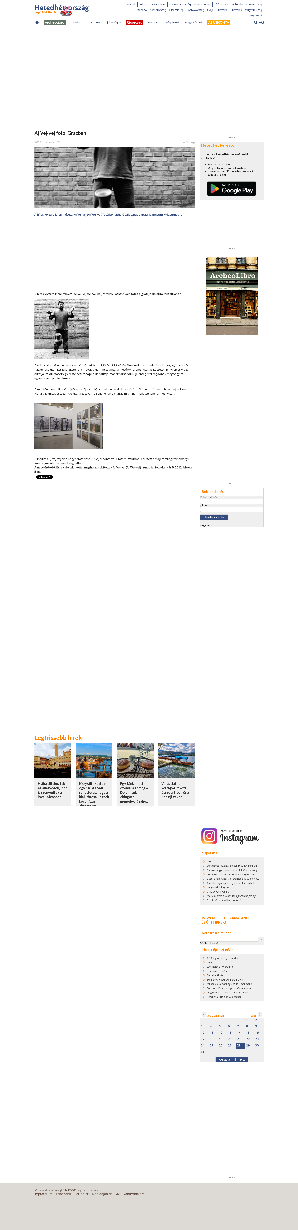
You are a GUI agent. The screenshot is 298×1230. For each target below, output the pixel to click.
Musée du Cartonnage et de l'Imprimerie (229, 984)
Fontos (95, 22)
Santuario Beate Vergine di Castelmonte (229, 988)
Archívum (154, 22)
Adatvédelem (134, 1194)
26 (220, 1045)
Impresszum (43, 1194)
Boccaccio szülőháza (218, 971)
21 (239, 1039)
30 (257, 1045)
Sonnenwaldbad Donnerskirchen (225, 979)
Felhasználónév (208, 497)
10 (202, 1033)
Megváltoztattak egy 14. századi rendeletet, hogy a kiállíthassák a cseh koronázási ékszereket (94, 794)
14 (239, 1033)
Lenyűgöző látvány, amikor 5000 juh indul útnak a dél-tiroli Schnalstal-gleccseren (252, 865)
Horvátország (254, 4)
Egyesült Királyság (180, 4)
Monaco (142, 10)
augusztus (216, 1015)
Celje (209, 962)
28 (239, 1045)
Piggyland (256, 15)
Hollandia (237, 4)
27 (229, 1045)
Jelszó (203, 505)
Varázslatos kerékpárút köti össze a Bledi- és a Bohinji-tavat (175, 790)
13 (229, 1033)
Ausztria (131, 4)
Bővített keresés (210, 943)
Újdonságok (113, 22)
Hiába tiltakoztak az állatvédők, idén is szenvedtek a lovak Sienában (52, 790)
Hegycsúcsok (193, 22)
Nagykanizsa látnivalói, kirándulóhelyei (228, 992)
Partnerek (81, 1194)
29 (248, 1045)
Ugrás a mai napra (232, 1059)
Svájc (210, 10)
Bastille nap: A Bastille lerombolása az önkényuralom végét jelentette (245, 878)
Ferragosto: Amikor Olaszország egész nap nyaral (234, 874)
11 (211, 1033)
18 (211, 1039)
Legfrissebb (78, 22)
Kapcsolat (63, 1194)
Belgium (144, 4)
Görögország (221, 4)
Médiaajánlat (102, 1194)
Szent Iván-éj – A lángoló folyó (224, 900)
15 (248, 1033)
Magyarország (253, 10)
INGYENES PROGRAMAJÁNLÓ (226, 918)
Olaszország (176, 10)
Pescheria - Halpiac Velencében (224, 996)
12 (220, 1033)
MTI (185, 142)
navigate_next (261, 940)
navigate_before (204, 1014)
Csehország (159, 4)
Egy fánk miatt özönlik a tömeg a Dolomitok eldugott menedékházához (134, 792)
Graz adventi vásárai (218, 891)
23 (257, 1039)
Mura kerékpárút (216, 975)
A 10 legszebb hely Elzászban (223, 958)
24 (202, 1045)
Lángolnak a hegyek (218, 887)
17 (202, 1039)
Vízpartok (173, 22)
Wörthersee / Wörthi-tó (220, 966)
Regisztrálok (207, 525)
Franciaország (202, 4)
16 (257, 1033)
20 (229, 1039)
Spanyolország (195, 10)
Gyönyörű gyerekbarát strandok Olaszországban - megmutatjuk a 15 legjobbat (251, 870)
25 (211, 1045)
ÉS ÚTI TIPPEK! (214, 922)
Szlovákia (222, 10)
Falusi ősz (212, 861)
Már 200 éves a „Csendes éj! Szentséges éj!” (231, 896)
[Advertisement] (114, 254)
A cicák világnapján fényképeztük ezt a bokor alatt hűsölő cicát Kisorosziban (249, 883)
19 (220, 1039)
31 (202, 1052)
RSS (118, 1194)
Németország (158, 10)
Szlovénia (236, 10)
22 (248, 1039)
